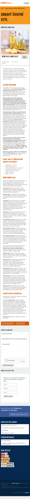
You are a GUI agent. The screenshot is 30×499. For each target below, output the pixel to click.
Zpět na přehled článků (24, 57)
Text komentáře (6, 344)
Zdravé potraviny (15, 61)
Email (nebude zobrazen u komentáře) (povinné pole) (14, 338)
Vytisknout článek (20, 323)
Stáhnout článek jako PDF (8, 323)
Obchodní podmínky (6, 440)
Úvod (2, 8)
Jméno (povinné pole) (7, 333)
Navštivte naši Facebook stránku (19, 414)
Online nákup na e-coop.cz (8, 433)
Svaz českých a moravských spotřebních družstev (13, 428)
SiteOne (27, 492)
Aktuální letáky (5, 430)
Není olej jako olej (20, 8)
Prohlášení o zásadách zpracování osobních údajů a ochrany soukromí (13, 443)
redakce (4, 63)
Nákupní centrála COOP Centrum (9, 425)
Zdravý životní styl (9, 8)
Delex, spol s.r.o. (16, 483)
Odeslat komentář (8, 365)
